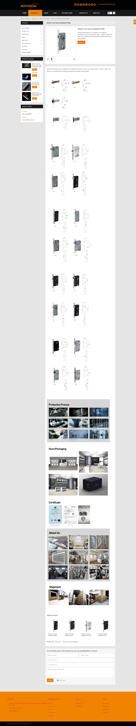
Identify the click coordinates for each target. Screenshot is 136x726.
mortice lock (58, 641)
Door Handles (25, 28)
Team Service (51, 706)
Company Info (79, 703)
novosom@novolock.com (107, 4)
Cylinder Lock (25, 34)
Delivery (50, 703)
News (46, 13)
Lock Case (34, 72)
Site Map (50, 715)
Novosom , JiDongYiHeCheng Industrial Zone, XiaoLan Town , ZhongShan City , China (28, 704)
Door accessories (26, 43)
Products (34, 13)
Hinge (23, 37)
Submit (50, 680)
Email (81, 42)
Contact (10, 699)
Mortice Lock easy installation (70, 641)
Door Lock (24, 49)
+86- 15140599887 (27, 114)
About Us (96, 13)
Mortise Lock (35, 18)
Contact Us (83, 13)
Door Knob (24, 46)
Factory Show (67, 13)
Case (55, 13)
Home (24, 13)
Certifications (51, 712)
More (34, 69)
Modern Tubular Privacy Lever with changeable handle (37, 65)
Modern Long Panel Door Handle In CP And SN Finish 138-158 (37, 94)
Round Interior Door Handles (35, 83)
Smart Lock (25, 40)
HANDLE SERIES (26, 52)
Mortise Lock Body (44, 18)
